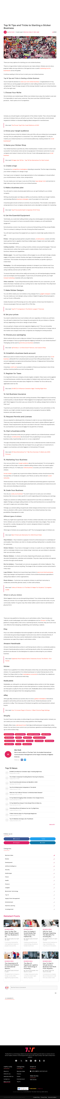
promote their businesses (45, 572)
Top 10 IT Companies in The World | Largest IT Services (27, 309)
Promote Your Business (39, 737)
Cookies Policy (36, 1097)
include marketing (9, 278)
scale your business (17, 494)
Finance (19, 1074)
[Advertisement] (30, 16)
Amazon (43, 620)
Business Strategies (20, 734)
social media (29, 740)
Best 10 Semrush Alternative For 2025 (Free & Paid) (26, 535)
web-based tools (21, 725)
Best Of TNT (7, 1081)
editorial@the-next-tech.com (39, 1071)
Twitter (43, 839)
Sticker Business (49, 740)
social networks (39, 740)
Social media (7, 473)
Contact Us (7, 1079)
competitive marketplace (19, 169)
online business (28, 467)
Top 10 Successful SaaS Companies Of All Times (25, 210)
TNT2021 (18, 744)
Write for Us (7, 1074)
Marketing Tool (27, 737)
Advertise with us (8, 1076)
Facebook (17, 839)
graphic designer (45, 294)
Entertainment (21, 1079)
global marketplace (40, 698)
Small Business (20, 740)
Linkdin (43, 842)
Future (18, 1076)
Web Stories (33, 1079)
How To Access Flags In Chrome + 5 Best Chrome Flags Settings (30, 710)
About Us (6, 1071)
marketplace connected (30, 674)
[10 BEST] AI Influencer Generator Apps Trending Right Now (29, 388)
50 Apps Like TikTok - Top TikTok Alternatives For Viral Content (30, 160)
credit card (13, 367)
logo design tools (40, 181)
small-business (40, 239)
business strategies (22, 199)
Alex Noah (11, 32)
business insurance (9, 734)
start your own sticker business (30, 81)
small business (16, 437)
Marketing (18, 737)
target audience (23, 463)
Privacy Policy (44, 1097)
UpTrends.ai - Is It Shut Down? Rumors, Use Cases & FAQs (28, 347)
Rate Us (40, 1088)
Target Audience (9, 744)
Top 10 (18, 1081)
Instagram (17, 842)
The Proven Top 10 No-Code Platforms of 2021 (25, 125)
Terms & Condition (52, 1097)
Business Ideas (28, 32)
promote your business (26, 343)
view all (51, 824)
